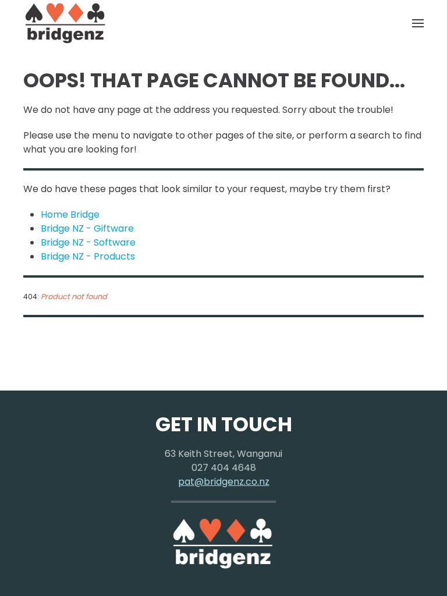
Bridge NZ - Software (88, 242)
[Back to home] (65, 23)
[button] (418, 23)
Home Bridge (70, 214)
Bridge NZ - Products (88, 256)
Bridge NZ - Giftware (87, 228)
